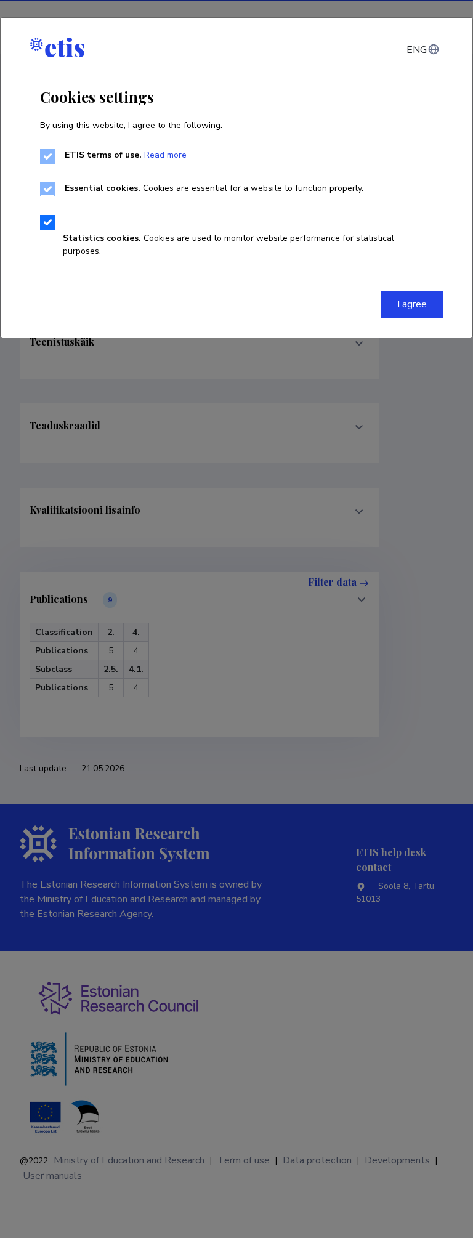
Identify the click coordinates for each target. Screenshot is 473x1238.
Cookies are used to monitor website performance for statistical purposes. (228, 244)
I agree (412, 304)
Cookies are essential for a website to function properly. (214, 188)
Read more (165, 155)
